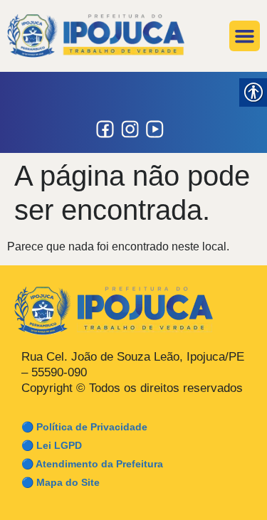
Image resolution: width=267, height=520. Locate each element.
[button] (245, 36)
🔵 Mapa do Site (60, 482)
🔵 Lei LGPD (51, 445)
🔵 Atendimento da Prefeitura (92, 463)
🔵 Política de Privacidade (84, 427)
